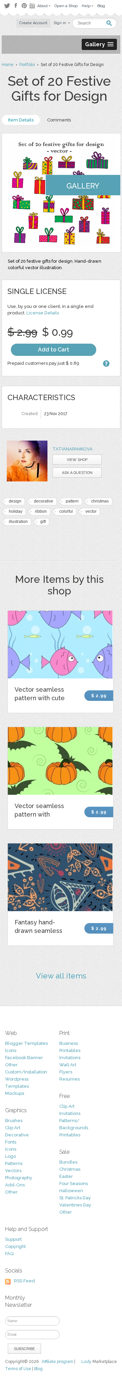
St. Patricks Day (75, 1197)
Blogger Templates (26, 1043)
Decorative (17, 1134)
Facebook (15, 6)
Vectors (13, 1170)
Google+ (32, 6)
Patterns (13, 1163)
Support (13, 1239)
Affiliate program (57, 1361)
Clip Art (12, 1127)
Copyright (15, 1246)
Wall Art (67, 1064)
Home (8, 64)
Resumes (69, 1079)
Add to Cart (53, 349)
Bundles (68, 1162)
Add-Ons (15, 1184)
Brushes (13, 1120)
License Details (42, 312)
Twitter (7, 5)
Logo (10, 1156)
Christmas (69, 1169)
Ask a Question (77, 473)
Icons (10, 1050)
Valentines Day (75, 1204)
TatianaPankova (73, 448)
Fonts (10, 1142)
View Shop (77, 460)
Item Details (21, 119)
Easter (66, 1176)
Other (11, 1064)
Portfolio (27, 64)
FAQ (9, 1253)
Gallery (82, 185)
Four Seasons (73, 1183)
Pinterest (24, 5)
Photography (18, 1177)
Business (68, 1043)
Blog (38, 1368)
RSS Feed (24, 1280)
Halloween (71, 1190)
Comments (59, 119)
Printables (69, 1050)
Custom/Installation (26, 1071)
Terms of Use (18, 1368)
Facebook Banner (24, 1057)
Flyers (65, 1071)
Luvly (86, 1361)
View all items (61, 975)
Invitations (69, 1057)
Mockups (14, 1093)
